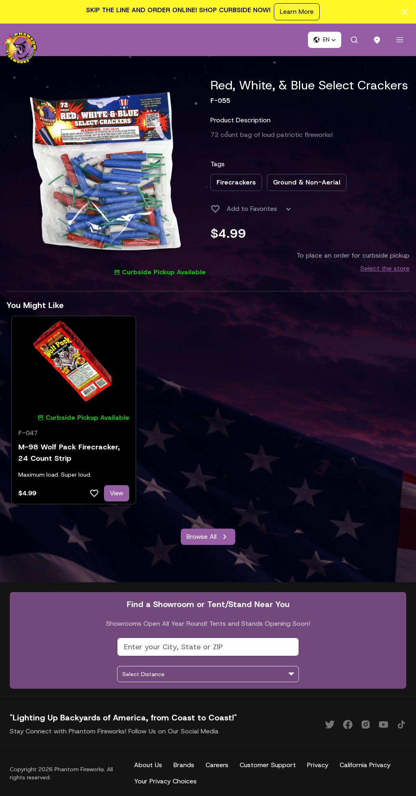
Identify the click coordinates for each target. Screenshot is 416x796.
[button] (324, 39)
